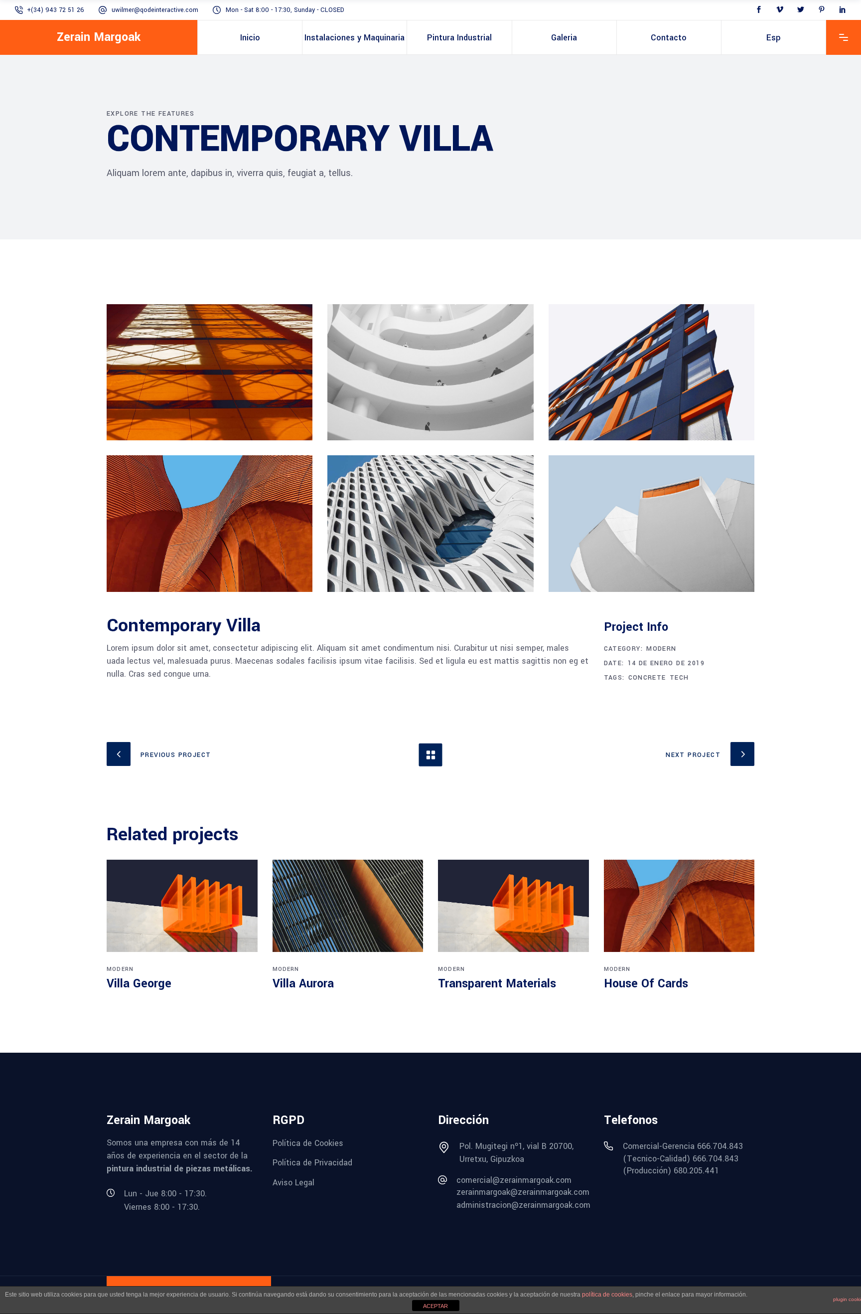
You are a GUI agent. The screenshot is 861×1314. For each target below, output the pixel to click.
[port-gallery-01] (209, 372)
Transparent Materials (497, 983)
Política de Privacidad (312, 1162)
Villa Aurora (303, 983)
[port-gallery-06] (651, 523)
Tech (679, 677)
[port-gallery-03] (651, 372)
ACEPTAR (435, 1306)
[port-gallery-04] (209, 523)
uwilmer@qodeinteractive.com (155, 9)
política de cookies (607, 1294)
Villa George (139, 983)
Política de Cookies (308, 1142)
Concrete (647, 677)
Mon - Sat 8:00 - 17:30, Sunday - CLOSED (285, 9)
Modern (661, 648)
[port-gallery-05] (430, 523)
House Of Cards (646, 983)
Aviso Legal (293, 1182)
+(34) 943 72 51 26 (55, 9)
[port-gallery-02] (430, 372)
